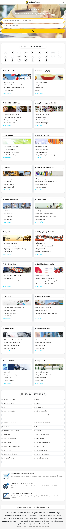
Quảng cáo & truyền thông (12, 446)
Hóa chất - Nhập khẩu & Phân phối (14, 307)
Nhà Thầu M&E (8, 251)
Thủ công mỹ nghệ (43, 71)
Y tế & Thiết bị (9, 361)
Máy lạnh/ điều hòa (42, 149)
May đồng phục (41, 117)
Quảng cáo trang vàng (22, 483)
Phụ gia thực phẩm (9, 123)
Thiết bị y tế (7, 377)
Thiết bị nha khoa (9, 380)
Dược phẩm (7, 372)
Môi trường (9, 135)
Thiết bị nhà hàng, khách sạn (44, 214)
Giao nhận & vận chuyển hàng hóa (46, 313)
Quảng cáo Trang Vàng (42, 507)
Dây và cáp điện (8, 214)
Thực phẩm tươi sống (10, 120)
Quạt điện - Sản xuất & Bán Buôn (46, 216)
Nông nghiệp (40, 438)
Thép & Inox (41, 361)
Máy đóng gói (8, 181)
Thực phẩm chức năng (10, 375)
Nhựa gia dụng (40, 219)
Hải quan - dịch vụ (9, 284)
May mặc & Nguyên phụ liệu (47, 103)
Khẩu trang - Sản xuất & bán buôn (14, 87)
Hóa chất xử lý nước (10, 313)
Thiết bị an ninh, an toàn (43, 342)
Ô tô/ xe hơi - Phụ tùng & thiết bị (13, 340)
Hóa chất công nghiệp (10, 310)
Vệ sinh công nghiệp (10, 155)
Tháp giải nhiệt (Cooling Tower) (45, 155)
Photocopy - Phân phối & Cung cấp (46, 181)
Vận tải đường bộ (41, 310)
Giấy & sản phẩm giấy (10, 423)
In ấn (37, 427)
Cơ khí (5, 407)
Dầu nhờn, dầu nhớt (10, 348)
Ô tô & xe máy (9, 328)
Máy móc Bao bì (9, 184)
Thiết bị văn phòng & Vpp (45, 167)
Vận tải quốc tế (8, 278)
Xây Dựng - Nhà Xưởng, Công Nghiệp (15, 249)
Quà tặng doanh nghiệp (45, 264)
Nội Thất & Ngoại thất (10, 438)
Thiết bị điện (7, 211)
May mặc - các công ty (42, 114)
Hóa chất (8, 296)
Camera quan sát (41, 340)
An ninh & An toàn (43, 328)
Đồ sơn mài (39, 87)
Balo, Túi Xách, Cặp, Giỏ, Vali (44, 284)
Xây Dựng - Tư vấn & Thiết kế (12, 246)
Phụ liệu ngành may (42, 120)
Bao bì (37, 399)
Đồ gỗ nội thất (40, 249)
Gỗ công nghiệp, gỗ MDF (43, 251)
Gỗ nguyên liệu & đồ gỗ (45, 232)
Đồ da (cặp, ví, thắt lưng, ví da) (45, 278)
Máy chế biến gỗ (9, 187)
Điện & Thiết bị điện (11, 200)
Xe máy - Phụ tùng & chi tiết (12, 342)
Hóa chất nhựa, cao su (10, 316)
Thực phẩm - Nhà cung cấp (12, 114)
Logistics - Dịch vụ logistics (12, 281)
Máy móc (8, 167)
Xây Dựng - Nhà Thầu (10, 243)
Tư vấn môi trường (9, 149)
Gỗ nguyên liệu (40, 243)
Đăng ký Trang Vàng (25, 507)
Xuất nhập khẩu (10, 264)
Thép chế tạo (40, 380)
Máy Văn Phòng (41, 179)
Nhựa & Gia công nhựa (42, 434)
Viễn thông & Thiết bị (42, 458)
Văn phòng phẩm (41, 187)
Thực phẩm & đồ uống (12, 103)
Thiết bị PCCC (40, 348)
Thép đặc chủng (41, 377)
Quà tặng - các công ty (43, 275)
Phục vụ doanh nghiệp (43, 415)
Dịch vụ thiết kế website (22, 493)
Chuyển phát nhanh (42, 316)
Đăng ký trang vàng (22, 474)
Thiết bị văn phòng (41, 184)
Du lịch (6, 419)
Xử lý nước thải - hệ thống (11, 152)
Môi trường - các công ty (11, 146)
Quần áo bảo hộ (8, 90)
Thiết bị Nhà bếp (41, 211)
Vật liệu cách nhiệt (41, 152)
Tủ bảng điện (8, 216)
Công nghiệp (39, 407)
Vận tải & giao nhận (44, 296)
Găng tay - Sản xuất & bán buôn (13, 85)
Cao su (38, 403)
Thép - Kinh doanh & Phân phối (45, 375)
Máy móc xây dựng (9, 179)
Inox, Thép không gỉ (42, 372)
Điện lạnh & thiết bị (44, 135)
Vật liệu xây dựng (9, 458)
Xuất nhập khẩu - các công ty (12, 275)
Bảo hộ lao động (10, 71)
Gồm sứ (38, 90)
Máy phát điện (8, 219)
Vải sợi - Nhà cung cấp (42, 123)
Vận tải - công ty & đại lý (43, 307)
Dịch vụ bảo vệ (40, 345)
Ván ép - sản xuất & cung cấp (44, 246)
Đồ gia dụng (41, 200)
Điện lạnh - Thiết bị (41, 146)
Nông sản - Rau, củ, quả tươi (12, 117)
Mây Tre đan (40, 85)
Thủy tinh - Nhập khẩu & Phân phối (46, 281)
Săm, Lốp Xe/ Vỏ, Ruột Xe (11, 345)
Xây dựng (8, 232)
